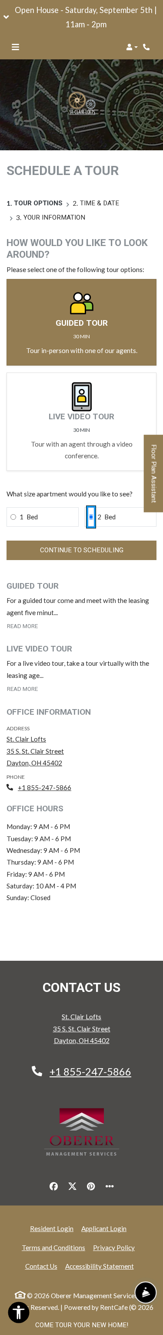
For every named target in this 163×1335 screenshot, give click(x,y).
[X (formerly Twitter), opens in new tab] (72, 1186)
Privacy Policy (114, 1247)
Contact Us (41, 1266)
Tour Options (38, 203)
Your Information (54, 217)
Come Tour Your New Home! (81, 1325)
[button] (81, 17)
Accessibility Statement (99, 1266)
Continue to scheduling (81, 550)
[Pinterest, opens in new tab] (91, 1186)
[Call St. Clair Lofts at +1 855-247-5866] (147, 47)
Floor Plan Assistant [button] (154, 478)
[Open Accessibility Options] (19, 1314)
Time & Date (99, 203)
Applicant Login (103, 1228)
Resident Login (51, 1228)
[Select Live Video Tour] (81, 421)
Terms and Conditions (53, 1247)
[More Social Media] (109, 1186)
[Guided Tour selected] (81, 322)
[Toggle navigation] (15, 47)
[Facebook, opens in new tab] (53, 1186)
